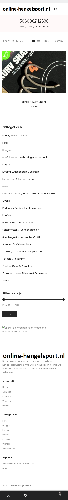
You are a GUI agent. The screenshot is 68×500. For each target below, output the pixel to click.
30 (21, 41)
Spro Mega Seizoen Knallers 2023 (21, 237)
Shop (29, 27)
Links (4, 468)
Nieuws (6, 405)
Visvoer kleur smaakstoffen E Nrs (18, 463)
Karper (6, 164)
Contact (6, 391)
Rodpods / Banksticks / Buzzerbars (22, 208)
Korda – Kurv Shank (34, 102)
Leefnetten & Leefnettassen (18, 179)
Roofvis (6, 215)
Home (21, 27)
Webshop (7, 401)
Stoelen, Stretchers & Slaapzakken (22, 251)
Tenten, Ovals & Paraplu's (17, 266)
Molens (6, 186)
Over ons (6, 396)
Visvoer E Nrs (8, 448)
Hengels (7, 150)
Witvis (5, 280)
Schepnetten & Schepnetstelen (20, 229)
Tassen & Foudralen (13, 258)
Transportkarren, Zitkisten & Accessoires (25, 273)
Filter (9, 313)
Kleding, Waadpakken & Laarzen (20, 171)
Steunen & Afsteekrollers (16, 244)
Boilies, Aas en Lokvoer (15, 135)
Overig (6, 200)
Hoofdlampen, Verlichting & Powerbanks (25, 157)
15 (17, 41)
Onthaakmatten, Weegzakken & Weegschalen (29, 193)
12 (13, 41)
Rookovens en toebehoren (17, 222)
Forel (5, 142)
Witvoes (6, 444)
